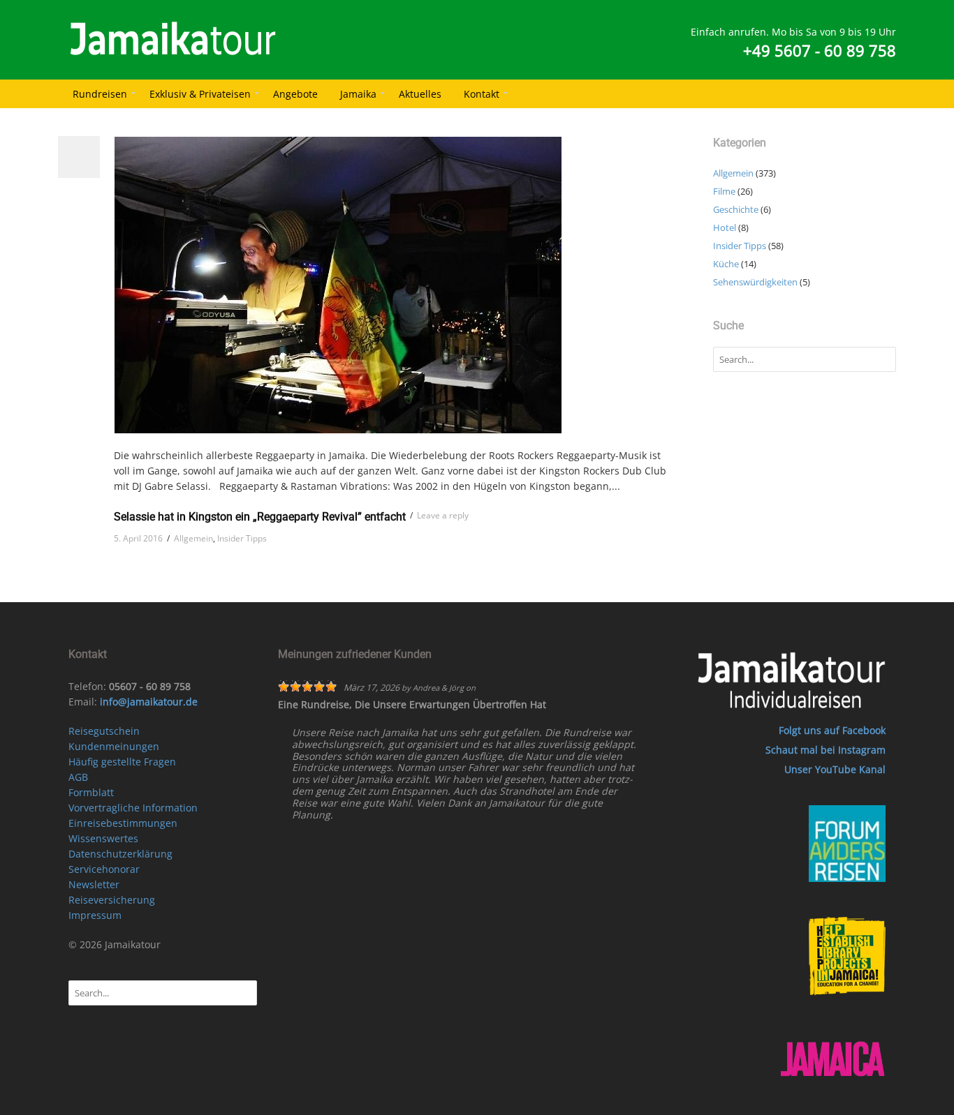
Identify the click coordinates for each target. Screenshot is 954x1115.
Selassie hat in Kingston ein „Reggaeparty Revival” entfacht (260, 516)
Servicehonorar (104, 869)
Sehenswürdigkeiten (755, 282)
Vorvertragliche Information (133, 807)
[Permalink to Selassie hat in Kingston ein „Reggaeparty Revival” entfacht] (396, 285)
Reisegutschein (104, 731)
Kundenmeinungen (113, 746)
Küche (726, 263)
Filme (724, 191)
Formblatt (91, 792)
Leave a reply (443, 515)
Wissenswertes (103, 838)
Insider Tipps (242, 538)
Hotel (724, 227)
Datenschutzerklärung (120, 853)
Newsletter (93, 884)
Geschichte (735, 209)
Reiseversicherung (111, 899)
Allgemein (193, 538)
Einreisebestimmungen (122, 823)
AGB (78, 777)
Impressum (95, 915)
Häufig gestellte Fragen (122, 761)
